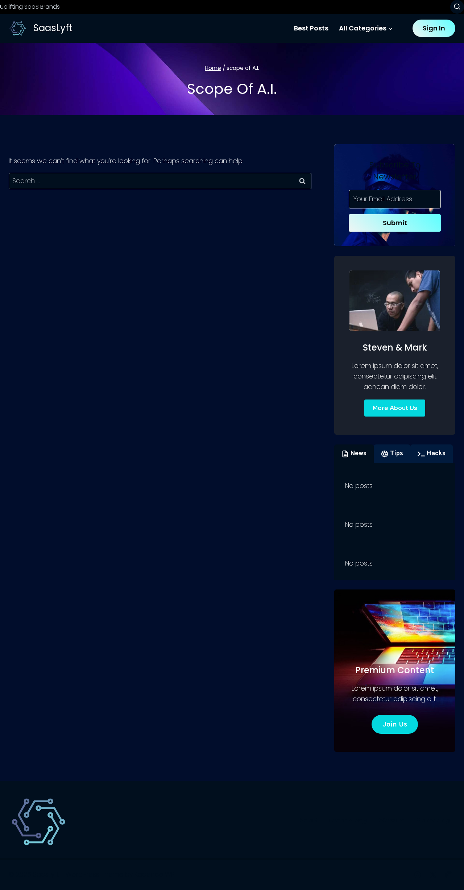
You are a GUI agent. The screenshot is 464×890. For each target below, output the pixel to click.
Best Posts (311, 28)
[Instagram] (448, 874)
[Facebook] (417, 874)
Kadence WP (154, 874)
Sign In (434, 28)
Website (391, 819)
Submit (395, 222)
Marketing (433, 819)
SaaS (308, 819)
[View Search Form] (457, 7)
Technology (348, 819)
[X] (433, 874)
